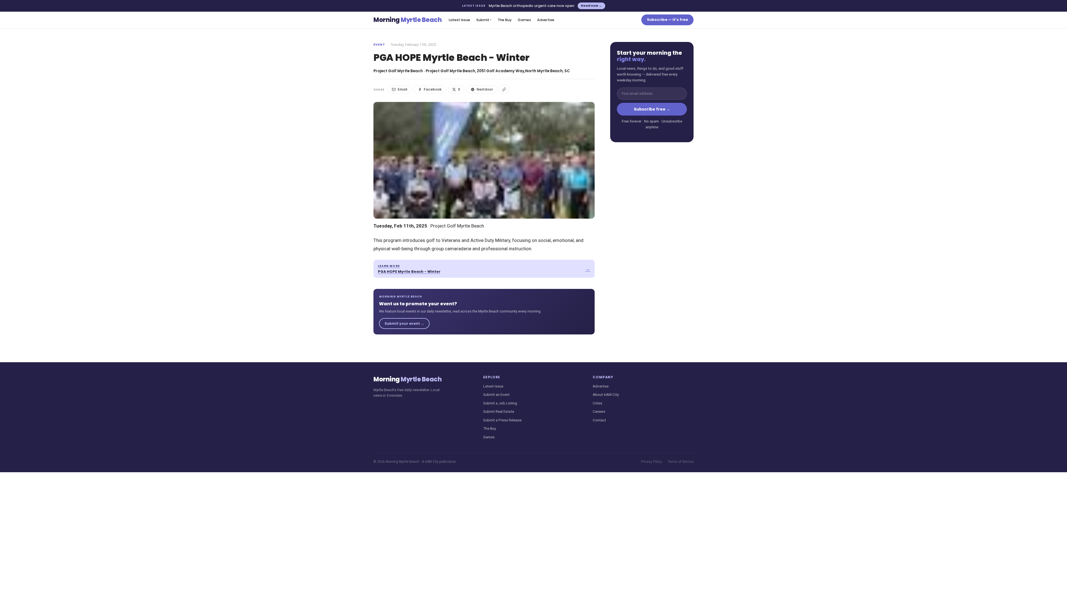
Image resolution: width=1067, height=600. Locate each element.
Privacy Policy (651, 462)
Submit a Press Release (502, 420)
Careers (599, 411)
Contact (599, 420)
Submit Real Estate (498, 411)
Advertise (545, 20)
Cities (597, 403)
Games (524, 20)
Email (402, 89)
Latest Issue (459, 20)
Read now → (591, 5)
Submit (484, 20)
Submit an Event (496, 394)
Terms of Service (681, 462)
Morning (407, 20)
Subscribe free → (652, 109)
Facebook (433, 89)
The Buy (505, 20)
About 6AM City (606, 394)
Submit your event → (404, 323)
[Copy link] (504, 89)
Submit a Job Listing (500, 403)
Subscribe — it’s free (667, 19)
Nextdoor (485, 89)
